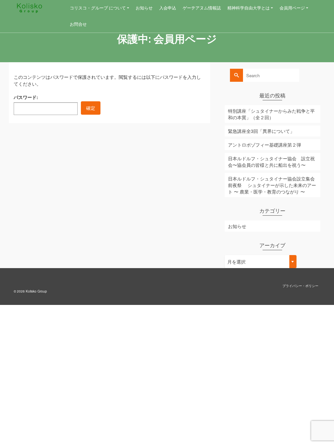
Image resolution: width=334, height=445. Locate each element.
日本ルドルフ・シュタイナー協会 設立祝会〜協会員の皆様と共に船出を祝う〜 (271, 161)
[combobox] (260, 261)
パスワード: (26, 97)
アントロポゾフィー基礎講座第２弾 (264, 144)
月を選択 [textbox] (236, 261)
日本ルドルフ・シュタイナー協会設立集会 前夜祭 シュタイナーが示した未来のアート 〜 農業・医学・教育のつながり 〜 (272, 185)
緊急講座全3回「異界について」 (261, 131)
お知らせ (237, 226)
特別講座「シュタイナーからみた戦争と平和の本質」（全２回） (271, 114)
